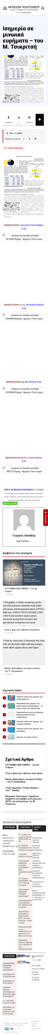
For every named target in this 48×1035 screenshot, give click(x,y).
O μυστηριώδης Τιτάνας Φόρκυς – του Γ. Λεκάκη (22, 789)
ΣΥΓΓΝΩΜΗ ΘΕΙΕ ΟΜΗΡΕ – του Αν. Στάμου (22, 766)
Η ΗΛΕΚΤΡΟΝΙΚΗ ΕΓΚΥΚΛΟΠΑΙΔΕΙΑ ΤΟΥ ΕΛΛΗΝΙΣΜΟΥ (23, 11)
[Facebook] (33, 960)
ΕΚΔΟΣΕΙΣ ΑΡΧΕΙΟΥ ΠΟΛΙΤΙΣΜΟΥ (37, 847)
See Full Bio (22, 541)
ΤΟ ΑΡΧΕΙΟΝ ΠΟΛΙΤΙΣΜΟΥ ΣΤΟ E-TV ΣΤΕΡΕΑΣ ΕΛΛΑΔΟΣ (25, 881)
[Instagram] (35, 960)
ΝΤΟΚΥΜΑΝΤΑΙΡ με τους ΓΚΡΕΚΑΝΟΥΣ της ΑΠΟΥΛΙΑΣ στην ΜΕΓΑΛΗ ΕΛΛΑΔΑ (25, 931)
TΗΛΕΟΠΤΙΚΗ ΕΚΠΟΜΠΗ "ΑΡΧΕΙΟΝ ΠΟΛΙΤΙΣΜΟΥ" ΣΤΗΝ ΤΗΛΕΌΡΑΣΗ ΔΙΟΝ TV (25, 867)
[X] (37, 960)
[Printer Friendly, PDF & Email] (10, 505)
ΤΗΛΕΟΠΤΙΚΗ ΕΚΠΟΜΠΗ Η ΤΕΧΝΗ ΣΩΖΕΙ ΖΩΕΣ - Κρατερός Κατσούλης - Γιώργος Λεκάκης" (25, 917)
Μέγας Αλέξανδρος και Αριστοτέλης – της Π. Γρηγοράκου (23, 780)
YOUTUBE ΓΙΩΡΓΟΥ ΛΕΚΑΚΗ (25, 855)
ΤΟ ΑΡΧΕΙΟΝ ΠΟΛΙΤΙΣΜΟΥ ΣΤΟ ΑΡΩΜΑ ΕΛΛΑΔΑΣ (25, 847)
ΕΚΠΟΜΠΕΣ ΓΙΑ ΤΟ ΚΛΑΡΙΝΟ (9, 982)
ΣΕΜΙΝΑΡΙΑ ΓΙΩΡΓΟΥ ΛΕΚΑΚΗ (36, 855)
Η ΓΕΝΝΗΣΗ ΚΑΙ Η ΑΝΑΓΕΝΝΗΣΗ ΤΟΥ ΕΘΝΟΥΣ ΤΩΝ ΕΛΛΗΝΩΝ (25, 903)
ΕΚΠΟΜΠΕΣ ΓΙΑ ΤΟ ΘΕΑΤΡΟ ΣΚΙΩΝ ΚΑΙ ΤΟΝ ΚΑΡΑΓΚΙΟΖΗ (9, 1010)
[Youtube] (40, 960)
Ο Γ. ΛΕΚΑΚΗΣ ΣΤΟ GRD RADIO (9, 1001)
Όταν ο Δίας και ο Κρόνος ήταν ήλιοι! (24, 773)
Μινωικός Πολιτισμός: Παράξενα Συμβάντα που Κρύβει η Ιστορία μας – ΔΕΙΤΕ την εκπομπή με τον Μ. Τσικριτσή (24, 800)
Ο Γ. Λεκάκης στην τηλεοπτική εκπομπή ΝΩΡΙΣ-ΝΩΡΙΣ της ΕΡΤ (24, 837)
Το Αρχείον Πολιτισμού (35, 978)
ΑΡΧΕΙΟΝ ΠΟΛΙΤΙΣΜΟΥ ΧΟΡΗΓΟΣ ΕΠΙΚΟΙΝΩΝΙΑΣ (38, 874)
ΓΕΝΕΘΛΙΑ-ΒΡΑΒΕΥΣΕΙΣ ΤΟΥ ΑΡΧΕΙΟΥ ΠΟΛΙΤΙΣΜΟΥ (39, 864)
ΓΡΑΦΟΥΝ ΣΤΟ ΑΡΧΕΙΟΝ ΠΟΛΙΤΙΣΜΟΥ (37, 884)
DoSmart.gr (9, 1025)
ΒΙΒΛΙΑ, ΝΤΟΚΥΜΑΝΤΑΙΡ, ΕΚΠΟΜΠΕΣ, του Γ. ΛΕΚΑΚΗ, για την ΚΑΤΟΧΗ (39, 895)
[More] (40, 120)
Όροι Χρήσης (36, 965)
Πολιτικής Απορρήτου (35, 973)
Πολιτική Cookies (38, 968)
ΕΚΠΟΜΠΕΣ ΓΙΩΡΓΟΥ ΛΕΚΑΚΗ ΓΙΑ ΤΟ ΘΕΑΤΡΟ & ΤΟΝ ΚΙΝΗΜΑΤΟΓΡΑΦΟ (25, 944)
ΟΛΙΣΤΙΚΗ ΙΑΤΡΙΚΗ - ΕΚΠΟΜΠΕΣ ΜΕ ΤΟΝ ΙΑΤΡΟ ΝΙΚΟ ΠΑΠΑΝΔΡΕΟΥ (9, 991)
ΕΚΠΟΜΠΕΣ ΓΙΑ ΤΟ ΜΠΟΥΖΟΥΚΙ (9, 975)
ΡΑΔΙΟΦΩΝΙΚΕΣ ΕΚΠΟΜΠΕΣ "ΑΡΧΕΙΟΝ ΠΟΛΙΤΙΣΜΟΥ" (9, 966)
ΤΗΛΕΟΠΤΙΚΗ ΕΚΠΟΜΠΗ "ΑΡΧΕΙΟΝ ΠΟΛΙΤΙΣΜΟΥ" (23, 892)
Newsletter (46, 517)
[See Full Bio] (30, 541)
